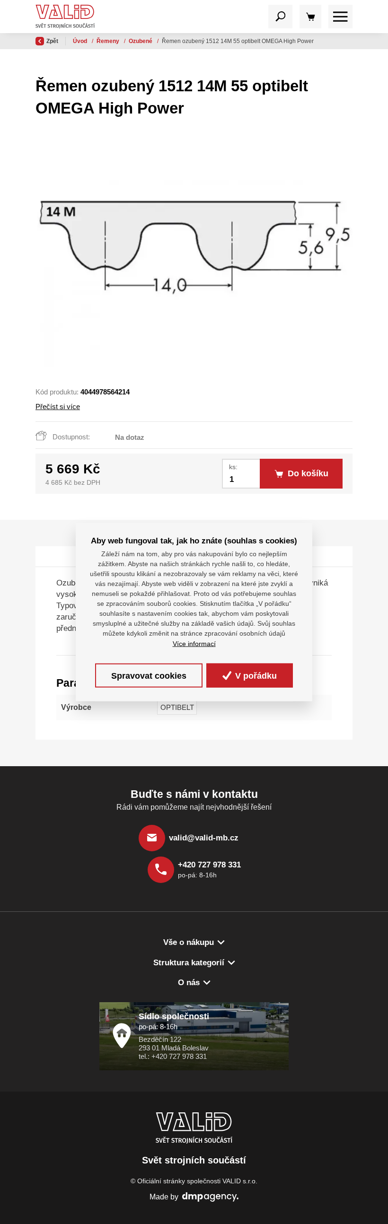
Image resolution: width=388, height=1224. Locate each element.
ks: (233, 467)
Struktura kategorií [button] (188, 962)
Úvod (80, 41)
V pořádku (255, 675)
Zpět (52, 41)
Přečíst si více (57, 406)
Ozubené (141, 41)
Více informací (194, 643)
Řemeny (109, 41)
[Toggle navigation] (280, 17)
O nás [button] (189, 982)
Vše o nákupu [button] (188, 942)
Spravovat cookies (148, 675)
